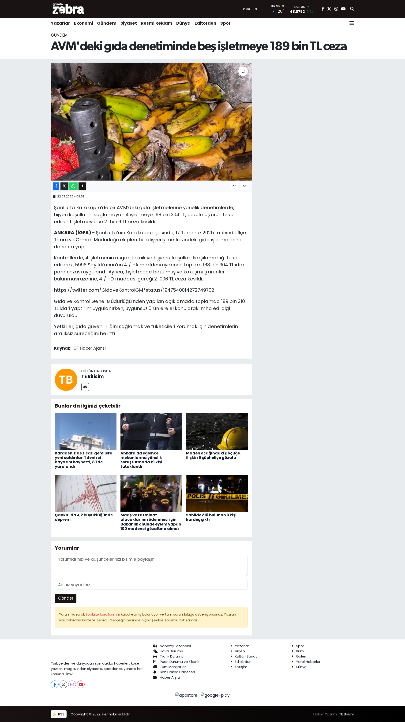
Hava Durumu (171, 651)
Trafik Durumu (172, 656)
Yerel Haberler (308, 661)
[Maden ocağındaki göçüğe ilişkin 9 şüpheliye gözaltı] (217, 431)
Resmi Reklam (156, 23)
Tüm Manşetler (173, 666)
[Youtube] (81, 684)
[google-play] (215, 695)
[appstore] (187, 695)
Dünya (183, 23)
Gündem (106, 23)
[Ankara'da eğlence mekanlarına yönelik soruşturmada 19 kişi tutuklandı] (151, 431)
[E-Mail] (85, 387)
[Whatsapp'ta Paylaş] (73, 186)
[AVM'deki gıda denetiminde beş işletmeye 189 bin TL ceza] (151, 121)
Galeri (301, 656)
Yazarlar (60, 23)
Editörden (205, 23)
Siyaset (128, 23)
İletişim (241, 666)
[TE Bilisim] (66, 379)
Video (240, 651)
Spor (225, 23)
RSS (60, 714)
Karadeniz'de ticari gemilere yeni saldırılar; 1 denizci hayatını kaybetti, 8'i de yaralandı (83, 459)
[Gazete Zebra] (68, 9)
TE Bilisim (92, 376)
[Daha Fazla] (82, 186)
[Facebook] (55, 684)
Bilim (300, 651)
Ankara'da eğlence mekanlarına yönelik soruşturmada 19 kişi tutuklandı (141, 459)
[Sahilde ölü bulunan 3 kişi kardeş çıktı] (217, 493)
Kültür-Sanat (246, 656)
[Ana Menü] (351, 23)
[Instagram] (72, 684)
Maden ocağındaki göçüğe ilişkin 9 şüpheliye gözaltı (213, 455)
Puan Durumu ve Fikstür (180, 661)
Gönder (65, 598)
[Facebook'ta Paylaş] (56, 186)
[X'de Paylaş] (64, 186)
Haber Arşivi (170, 677)
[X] (63, 684)
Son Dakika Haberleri (177, 671)
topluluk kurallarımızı (103, 614)
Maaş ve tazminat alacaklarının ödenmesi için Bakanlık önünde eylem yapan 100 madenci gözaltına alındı (150, 521)
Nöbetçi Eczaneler (175, 645)
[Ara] (352, 9)
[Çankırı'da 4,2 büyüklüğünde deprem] (85, 493)
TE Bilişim (346, 714)
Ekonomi (83, 23)
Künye (301, 666)
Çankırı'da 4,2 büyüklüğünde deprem (84, 517)
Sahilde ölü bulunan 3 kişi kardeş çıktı (211, 517)
